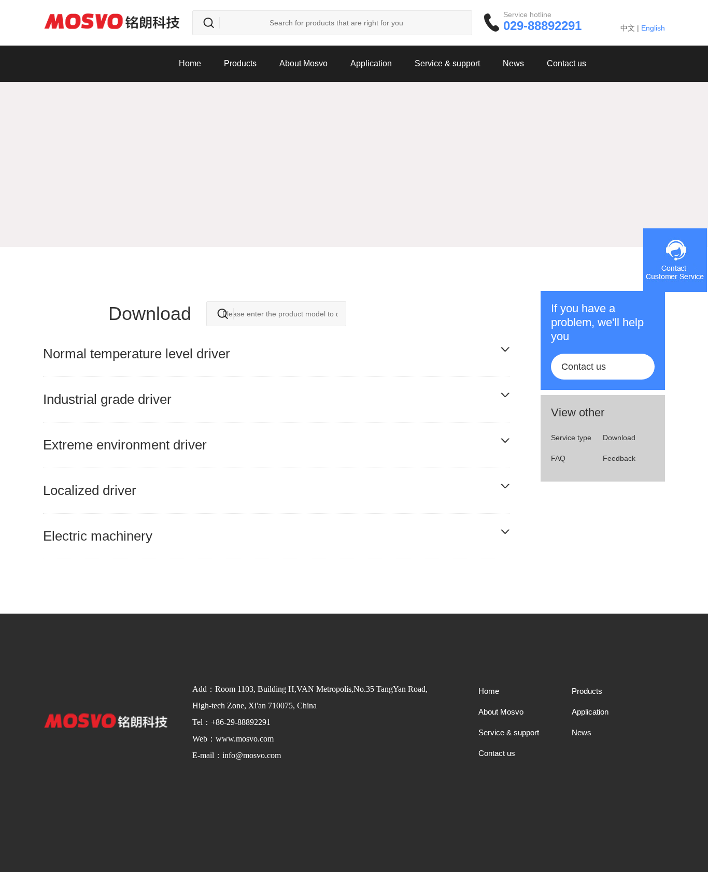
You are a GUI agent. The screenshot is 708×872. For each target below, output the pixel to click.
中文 (627, 28)
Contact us (566, 63)
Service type (571, 437)
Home (190, 63)
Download (619, 437)
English (653, 28)
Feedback (619, 458)
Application (371, 63)
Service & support (447, 63)
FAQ (558, 458)
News (513, 63)
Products (240, 63)
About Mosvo (303, 63)
